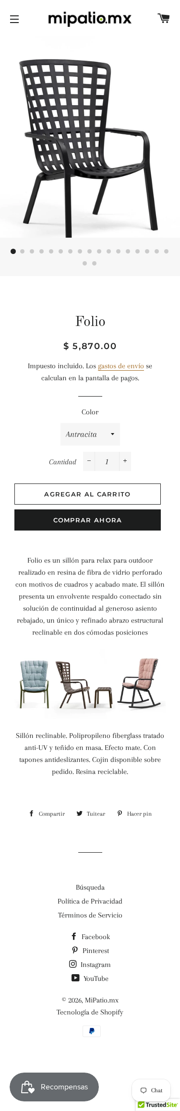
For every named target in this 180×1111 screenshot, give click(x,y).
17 (167, 251)
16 (157, 251)
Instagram (95, 964)
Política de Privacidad (90, 901)
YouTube (95, 978)
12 (119, 251)
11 (109, 251)
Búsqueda (90, 887)
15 (148, 251)
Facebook (95, 936)
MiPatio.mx (102, 1000)
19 (95, 263)
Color (90, 412)
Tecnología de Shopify (90, 1012)
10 (100, 251)
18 (85, 263)
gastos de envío (121, 366)
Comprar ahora (87, 520)
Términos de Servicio (90, 915)
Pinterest (95, 950)
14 (138, 251)
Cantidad (62, 462)
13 (128, 251)
